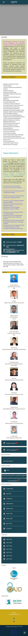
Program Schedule (10, 443)
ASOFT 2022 (9, 513)
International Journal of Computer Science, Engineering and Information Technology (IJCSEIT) (13, 222)
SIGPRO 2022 (9, 508)
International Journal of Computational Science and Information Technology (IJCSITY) (12, 217)
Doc (8, 470)
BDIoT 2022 (9, 523)
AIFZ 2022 (8, 493)
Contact (14, 612)
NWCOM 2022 (9, 503)
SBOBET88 (14, 631)
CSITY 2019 (9, 546)
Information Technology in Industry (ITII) (13, 228)
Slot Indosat (14, 634)
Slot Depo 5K (14, 632)
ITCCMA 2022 (9, 488)
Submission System (8, 461)
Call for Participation (11, 450)
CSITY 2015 (9, 559)
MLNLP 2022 (9, 518)
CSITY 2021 (9, 539)
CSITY (14, 2)
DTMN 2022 (9, 498)
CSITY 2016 (9, 555)
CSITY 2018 (9, 549)
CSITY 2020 (9, 542)
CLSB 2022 (9, 528)
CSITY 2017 (9, 552)
